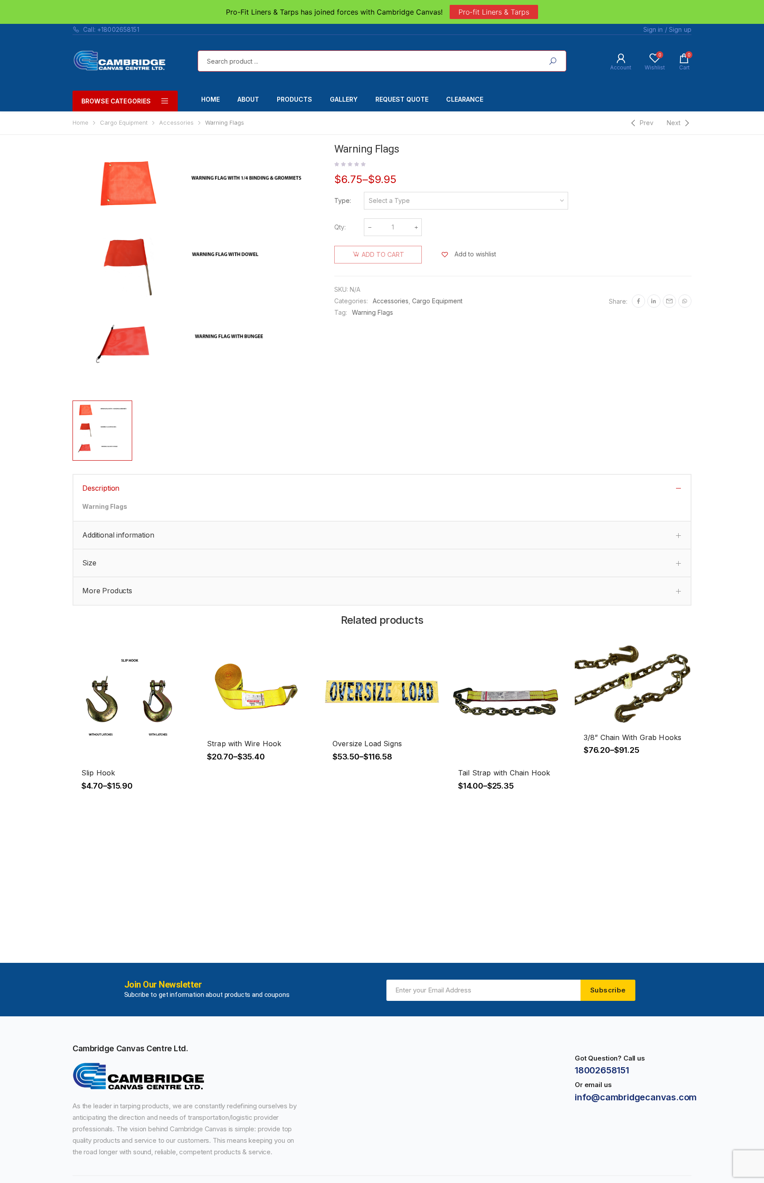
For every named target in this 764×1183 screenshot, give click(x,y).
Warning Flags (372, 312)
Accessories (176, 122)
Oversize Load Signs (367, 743)
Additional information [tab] (118, 534)
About (248, 99)
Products (294, 99)
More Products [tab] (107, 590)
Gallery (344, 99)
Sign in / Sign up (667, 29)
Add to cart (383, 254)
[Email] (669, 301)
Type (342, 200)
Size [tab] (89, 562)
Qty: (340, 227)
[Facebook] (638, 301)
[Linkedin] (654, 301)
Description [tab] (100, 488)
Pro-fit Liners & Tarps (493, 12)
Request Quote (401, 99)
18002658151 (602, 1070)
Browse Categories (116, 101)
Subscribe (608, 990)
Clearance (464, 99)
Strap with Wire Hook (244, 743)
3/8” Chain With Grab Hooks (632, 737)
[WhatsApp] (684, 301)
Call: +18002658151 (111, 29)
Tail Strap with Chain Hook (504, 772)
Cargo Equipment (124, 122)
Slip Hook (98, 772)
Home (210, 99)
